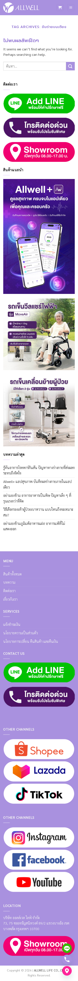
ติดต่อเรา (9, 590)
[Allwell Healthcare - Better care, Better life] (21, 7)
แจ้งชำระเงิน (11, 624)
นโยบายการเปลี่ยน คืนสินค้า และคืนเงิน (30, 641)
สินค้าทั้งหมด (12, 574)
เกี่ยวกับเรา (10, 599)
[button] (60, 7)
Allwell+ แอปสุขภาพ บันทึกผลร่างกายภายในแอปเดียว (37, 484)
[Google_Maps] (67, 971)
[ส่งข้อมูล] (70, 66)
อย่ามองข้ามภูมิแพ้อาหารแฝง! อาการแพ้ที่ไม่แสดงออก (34, 526)
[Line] (67, 948)
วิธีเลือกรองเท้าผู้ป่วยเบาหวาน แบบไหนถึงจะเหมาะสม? (38, 512)
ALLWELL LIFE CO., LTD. (49, 970)
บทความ (9, 582)
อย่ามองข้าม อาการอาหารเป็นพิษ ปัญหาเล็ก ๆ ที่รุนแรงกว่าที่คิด (37, 498)
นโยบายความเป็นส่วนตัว (20, 633)
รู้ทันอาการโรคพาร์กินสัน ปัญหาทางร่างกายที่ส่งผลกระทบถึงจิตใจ (39, 470)
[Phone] (67, 959)
